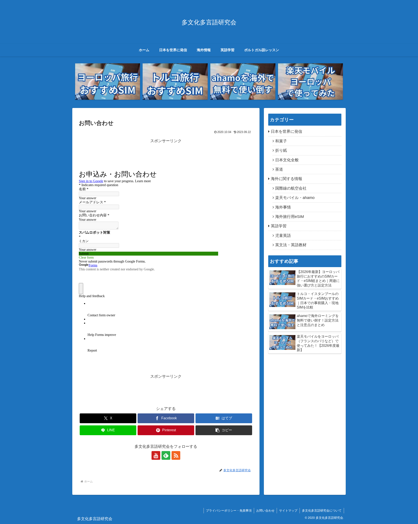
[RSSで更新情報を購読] (176, 455)
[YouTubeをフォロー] (156, 455)
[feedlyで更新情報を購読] (166, 455)
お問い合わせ (265, 510)
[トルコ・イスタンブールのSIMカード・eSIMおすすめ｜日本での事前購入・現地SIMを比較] (175, 81)
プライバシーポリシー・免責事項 (229, 510)
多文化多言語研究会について (322, 510)
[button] (224, 430)
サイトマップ (288, 510)
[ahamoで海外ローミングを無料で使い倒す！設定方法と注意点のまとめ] (242, 81)
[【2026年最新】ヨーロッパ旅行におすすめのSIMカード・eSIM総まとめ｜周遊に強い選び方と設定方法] (107, 81)
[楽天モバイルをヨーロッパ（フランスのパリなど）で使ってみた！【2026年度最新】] (310, 81)
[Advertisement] (166, 154)
